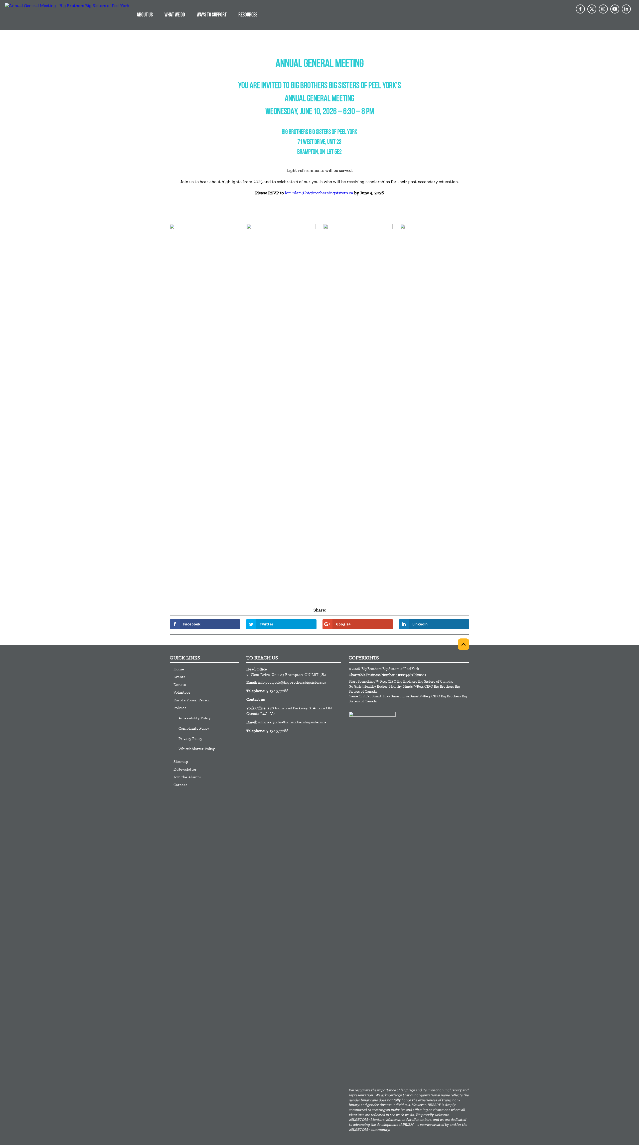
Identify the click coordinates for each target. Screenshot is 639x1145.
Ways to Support (212, 15)
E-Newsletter (185, 769)
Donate (179, 684)
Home (178, 669)
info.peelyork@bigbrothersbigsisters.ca (292, 682)
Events (179, 676)
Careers (180, 784)
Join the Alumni (187, 777)
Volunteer (181, 692)
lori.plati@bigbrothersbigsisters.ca (319, 193)
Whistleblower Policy (196, 748)
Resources (247, 15)
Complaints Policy (193, 728)
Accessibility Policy (194, 718)
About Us (145, 15)
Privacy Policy (190, 738)
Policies (179, 707)
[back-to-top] (463, 644)
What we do (174, 15)
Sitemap (180, 761)
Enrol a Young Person (191, 700)
